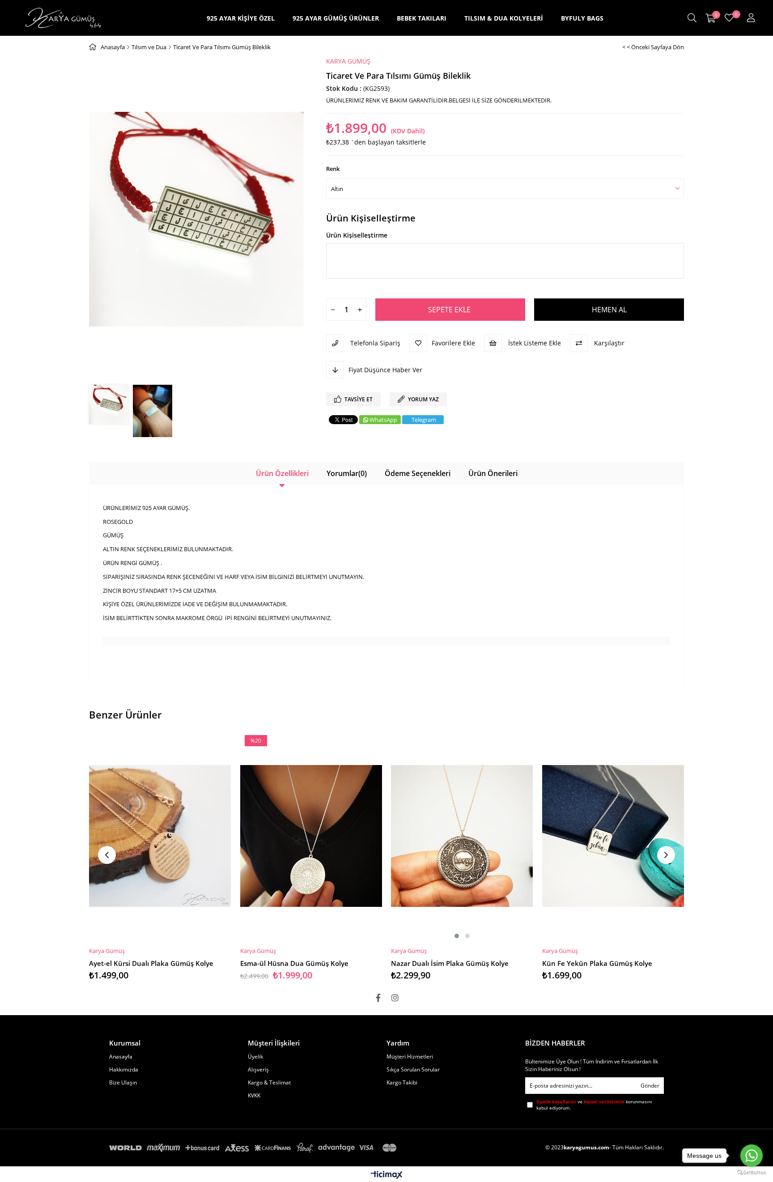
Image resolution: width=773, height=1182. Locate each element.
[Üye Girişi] (751, 17)
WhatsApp (383, 420)
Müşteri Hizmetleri (409, 1056)
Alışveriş (258, 1069)
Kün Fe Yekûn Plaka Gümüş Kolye (597, 963)
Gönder (650, 1085)
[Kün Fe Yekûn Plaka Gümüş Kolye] (613, 835)
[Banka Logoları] (254, 1148)
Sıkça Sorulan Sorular (413, 1069)
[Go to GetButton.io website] (751, 1173)
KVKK (254, 1095)
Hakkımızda (123, 1069)
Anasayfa (120, 1056)
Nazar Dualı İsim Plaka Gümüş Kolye (450, 963)
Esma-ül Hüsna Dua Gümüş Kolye (294, 963)
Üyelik (255, 1056)
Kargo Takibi (401, 1082)
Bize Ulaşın (123, 1082)
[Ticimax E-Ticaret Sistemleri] (387, 1175)
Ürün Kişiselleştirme (371, 218)
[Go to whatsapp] (751, 1155)
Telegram (424, 420)
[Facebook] (378, 997)
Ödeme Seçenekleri (417, 473)
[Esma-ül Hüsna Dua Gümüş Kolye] (311, 835)
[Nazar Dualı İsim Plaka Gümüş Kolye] (462, 835)
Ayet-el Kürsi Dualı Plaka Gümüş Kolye (151, 963)
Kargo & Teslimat (269, 1082)
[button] (456, 935)
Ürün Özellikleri (282, 473)
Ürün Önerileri (493, 473)
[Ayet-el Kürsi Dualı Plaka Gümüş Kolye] (160, 835)
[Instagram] (394, 997)
